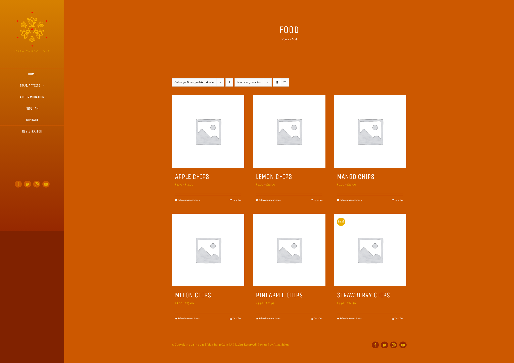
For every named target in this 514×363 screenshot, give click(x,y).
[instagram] (36, 184)
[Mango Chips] (370, 131)
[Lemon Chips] (289, 131)
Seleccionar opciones (189, 200)
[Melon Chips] (208, 250)
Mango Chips (355, 176)
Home (285, 40)
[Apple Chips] (208, 131)
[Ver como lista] (285, 82)
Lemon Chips (274, 176)
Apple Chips (192, 176)
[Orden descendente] (229, 82)
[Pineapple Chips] (289, 250)
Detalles (237, 200)
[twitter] (27, 184)
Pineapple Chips (279, 295)
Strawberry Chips (363, 295)
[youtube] (46, 184)
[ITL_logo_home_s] (32, 13)
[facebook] (18, 184)
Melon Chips (193, 295)
